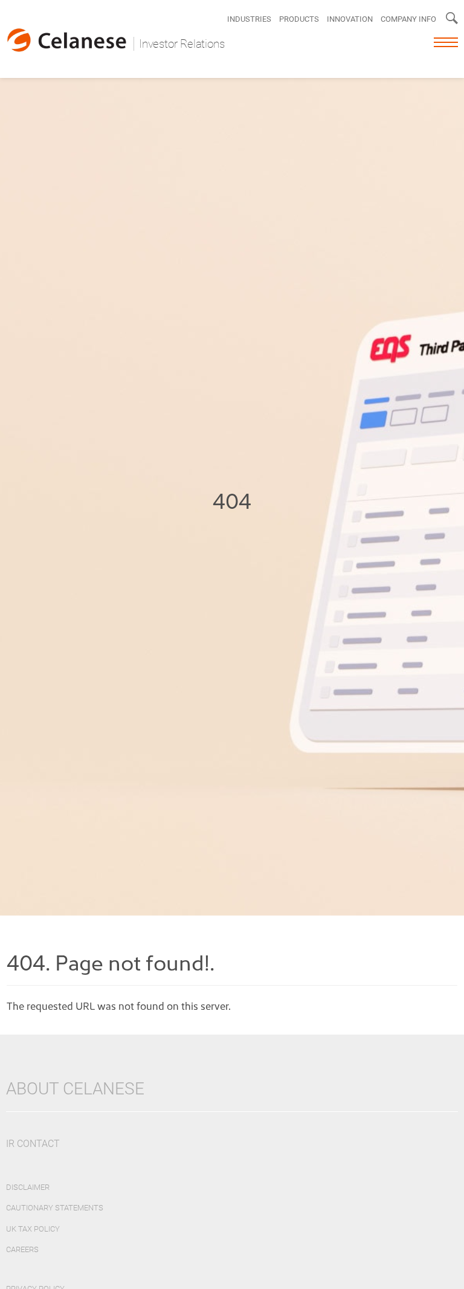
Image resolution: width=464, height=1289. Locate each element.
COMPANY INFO (408, 19)
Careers (22, 1249)
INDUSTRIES (249, 19)
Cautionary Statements (54, 1207)
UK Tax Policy (33, 1228)
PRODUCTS (299, 19)
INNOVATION (350, 19)
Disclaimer (28, 1187)
